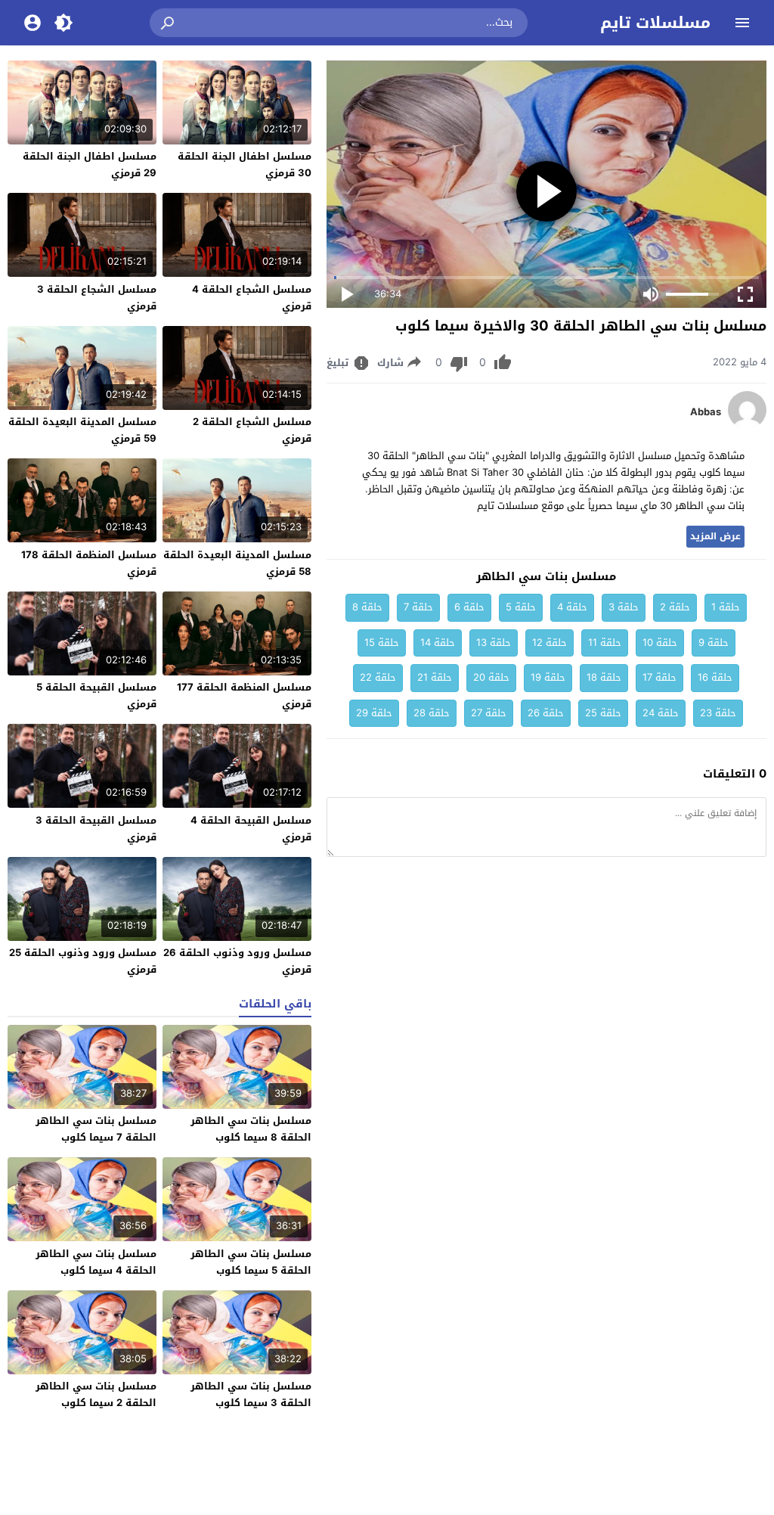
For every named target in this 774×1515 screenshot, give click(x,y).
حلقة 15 (381, 642)
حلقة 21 (434, 677)
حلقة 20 (491, 677)
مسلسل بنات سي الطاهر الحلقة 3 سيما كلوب (250, 1394)
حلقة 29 (374, 712)
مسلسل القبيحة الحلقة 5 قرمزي (96, 695)
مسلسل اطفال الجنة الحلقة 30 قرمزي (244, 164)
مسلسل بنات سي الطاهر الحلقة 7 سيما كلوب (96, 1129)
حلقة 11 (604, 642)
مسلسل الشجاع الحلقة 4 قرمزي (251, 297)
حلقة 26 (546, 712)
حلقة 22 (378, 677)
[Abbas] (747, 425)
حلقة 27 (488, 712)
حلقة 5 (521, 607)
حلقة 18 (604, 677)
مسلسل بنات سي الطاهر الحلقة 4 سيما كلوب (96, 1262)
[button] (168, 22)
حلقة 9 (713, 642)
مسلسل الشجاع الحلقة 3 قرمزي (96, 297)
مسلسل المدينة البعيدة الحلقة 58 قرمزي (237, 563)
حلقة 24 (660, 712)
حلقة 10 (659, 642)
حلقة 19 (548, 677)
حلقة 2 (675, 607)
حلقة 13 (493, 642)
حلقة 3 (623, 607)
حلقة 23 (718, 712)
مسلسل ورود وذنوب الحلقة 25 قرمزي (82, 961)
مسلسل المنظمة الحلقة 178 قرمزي (88, 563)
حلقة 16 (715, 677)
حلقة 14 (437, 642)
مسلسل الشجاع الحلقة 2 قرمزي (252, 430)
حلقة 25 (603, 712)
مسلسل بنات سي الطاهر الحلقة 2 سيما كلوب (96, 1394)
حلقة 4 (572, 607)
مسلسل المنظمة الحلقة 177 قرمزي (244, 695)
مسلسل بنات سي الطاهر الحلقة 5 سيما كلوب (250, 1262)
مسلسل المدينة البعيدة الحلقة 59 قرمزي (82, 430)
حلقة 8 (367, 607)
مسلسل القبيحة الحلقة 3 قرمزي (96, 828)
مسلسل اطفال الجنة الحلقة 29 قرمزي (89, 164)
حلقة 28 (431, 712)
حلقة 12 (549, 642)
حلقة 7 (418, 607)
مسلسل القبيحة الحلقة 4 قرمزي (250, 828)
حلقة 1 (725, 607)
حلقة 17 (659, 677)
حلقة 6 (469, 607)
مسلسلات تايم (655, 23)
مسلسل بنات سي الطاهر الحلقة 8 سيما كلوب (250, 1129)
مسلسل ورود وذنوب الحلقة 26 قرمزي (237, 961)
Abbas (705, 412)
